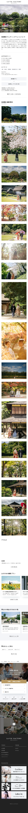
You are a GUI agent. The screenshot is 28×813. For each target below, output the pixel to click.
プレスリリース (4, 756)
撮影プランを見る (10, 94)
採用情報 (3, 750)
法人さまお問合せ (4, 754)
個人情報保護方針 (4, 752)
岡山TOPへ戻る (14, 653)
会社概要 (3, 748)
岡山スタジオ (7, 73)
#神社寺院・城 (14, 69)
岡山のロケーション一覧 (14, 636)
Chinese (17, 750)
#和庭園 (9, 69)
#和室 (20, 69)
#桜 (2, 69)
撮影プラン (4, 649)
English (16, 748)
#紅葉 (5, 69)
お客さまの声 (10, 649)
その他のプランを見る (14, 599)
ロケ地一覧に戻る (17, 94)
